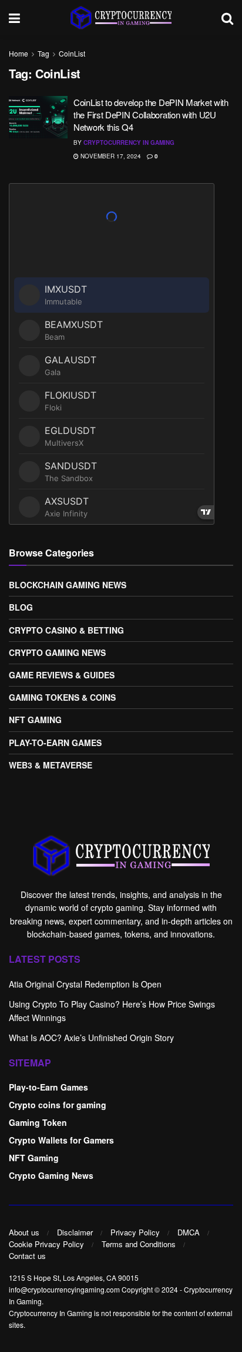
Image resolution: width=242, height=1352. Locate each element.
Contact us (27, 1255)
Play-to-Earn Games (55, 742)
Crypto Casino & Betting (66, 630)
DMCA (188, 1232)
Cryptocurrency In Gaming (128, 142)
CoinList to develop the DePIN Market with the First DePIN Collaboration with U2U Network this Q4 (150, 114)
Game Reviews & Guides (62, 675)
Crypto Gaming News (57, 652)
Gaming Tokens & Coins (62, 697)
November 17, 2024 (110, 156)
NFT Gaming (35, 719)
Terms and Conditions (139, 1244)
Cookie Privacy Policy (46, 1244)
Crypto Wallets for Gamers (61, 1140)
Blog (21, 607)
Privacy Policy (135, 1232)
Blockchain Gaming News (67, 585)
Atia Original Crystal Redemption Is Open (85, 984)
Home (18, 53)
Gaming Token (38, 1122)
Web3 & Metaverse (50, 765)
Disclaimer (75, 1232)
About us (24, 1232)
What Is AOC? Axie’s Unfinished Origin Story (91, 1037)
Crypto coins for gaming (57, 1105)
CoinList (72, 53)
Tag (43, 53)
